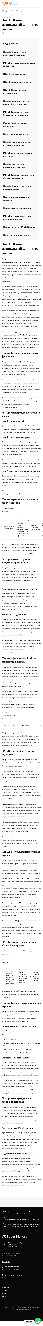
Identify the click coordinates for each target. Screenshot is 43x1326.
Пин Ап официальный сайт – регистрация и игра (18, 143)
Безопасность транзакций (17, 207)
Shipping (4, 1293)
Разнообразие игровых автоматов (15, 124)
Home (3, 10)
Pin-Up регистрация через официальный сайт (17, 217)
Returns (4, 1290)
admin (7, 33)
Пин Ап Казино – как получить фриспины (14, 53)
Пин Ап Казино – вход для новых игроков (17, 187)
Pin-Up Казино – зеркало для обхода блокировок (18, 176)
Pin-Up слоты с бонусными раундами (17, 154)
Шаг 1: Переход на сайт (15, 73)
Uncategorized (13, 10)
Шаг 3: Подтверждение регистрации (15, 91)
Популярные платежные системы (16, 198)
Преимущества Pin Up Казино (19, 226)
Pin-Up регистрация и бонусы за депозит (19, 64)
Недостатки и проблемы (16, 234)
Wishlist (4, 1296)
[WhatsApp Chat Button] (38, 1321)
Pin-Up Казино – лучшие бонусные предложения (16, 113)
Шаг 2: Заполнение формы (17, 81)
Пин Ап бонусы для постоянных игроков (14, 165)
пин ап (26, 268)
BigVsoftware (26, 1309)
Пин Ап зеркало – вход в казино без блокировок (16, 102)
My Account (5, 1287)
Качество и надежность (15, 133)
